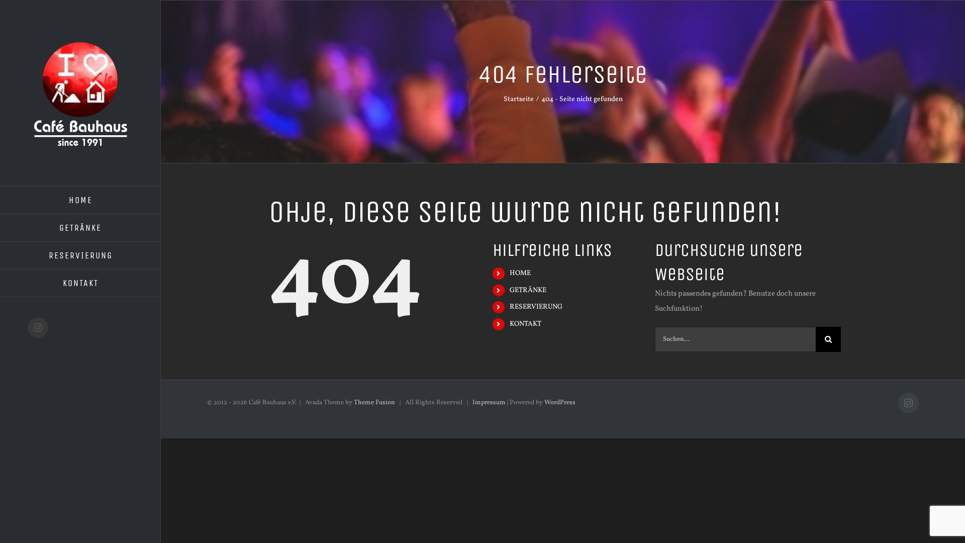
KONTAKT (525, 324)
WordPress (559, 402)
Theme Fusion (374, 402)
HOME (520, 273)
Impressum (489, 402)
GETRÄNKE (528, 290)
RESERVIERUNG (536, 307)
